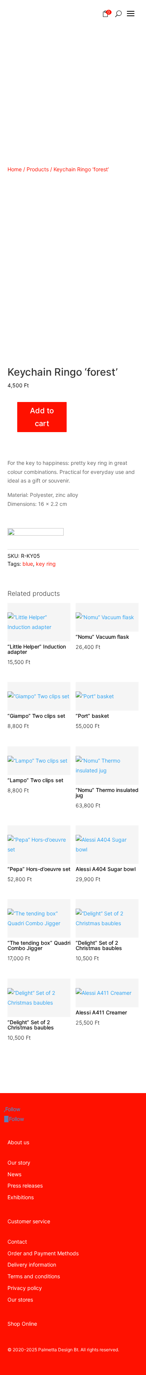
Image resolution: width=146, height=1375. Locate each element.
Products (38, 169)
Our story (18, 1162)
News (14, 1174)
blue (27, 563)
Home (14, 169)
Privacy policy (24, 1288)
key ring (46, 563)
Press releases (25, 1185)
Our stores (20, 1299)
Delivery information (31, 1264)
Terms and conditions (33, 1276)
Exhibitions (20, 1197)
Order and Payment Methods (43, 1253)
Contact (17, 1241)
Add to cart (42, 417)
